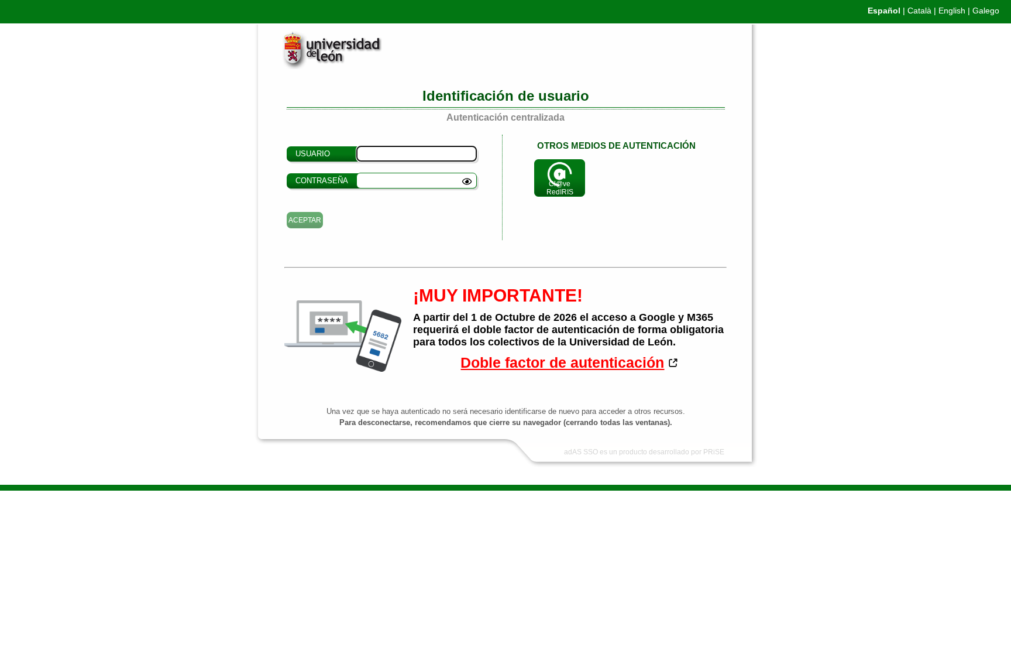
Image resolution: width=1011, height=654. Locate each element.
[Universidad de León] (323, 66)
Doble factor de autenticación (562, 362)
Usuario (312, 153)
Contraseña (321, 180)
